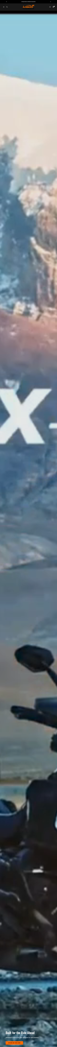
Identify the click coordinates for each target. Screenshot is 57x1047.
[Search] (7, 7)
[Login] (50, 7)
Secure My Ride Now (14, 1042)
